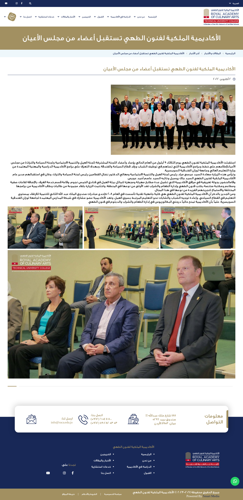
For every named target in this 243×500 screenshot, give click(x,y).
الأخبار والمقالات (68, 17)
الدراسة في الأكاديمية (120, 17)
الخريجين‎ (86, 17)
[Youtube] (6, 3)
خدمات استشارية (46, 17)
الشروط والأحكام (89, 494)
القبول (100, 17)
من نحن (141, 17)
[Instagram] (16, 3)
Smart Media (211, 496)
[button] (139, 17)
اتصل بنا (27, 17)
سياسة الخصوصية (113, 494)
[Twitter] (11, 3)
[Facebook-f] (22, 3)
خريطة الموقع (68, 494)
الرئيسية (152, 17)
